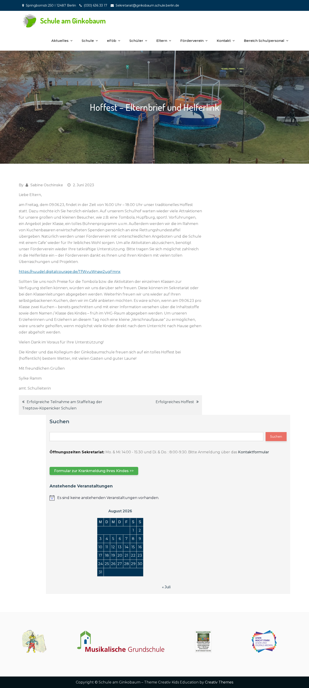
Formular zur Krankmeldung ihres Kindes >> (94, 471)
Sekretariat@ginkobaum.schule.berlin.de (147, 5)
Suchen (59, 421)
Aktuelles (60, 40)
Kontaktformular (253, 452)
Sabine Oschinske (46, 185)
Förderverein (192, 40)
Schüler (136, 40)
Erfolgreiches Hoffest (175, 402)
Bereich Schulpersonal (264, 40)
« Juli (166, 587)
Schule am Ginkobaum (73, 20)
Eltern (161, 40)
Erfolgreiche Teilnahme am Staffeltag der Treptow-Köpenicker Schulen (62, 405)
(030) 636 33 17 (95, 5)
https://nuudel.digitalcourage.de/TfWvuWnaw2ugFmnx (70, 272)
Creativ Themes (219, 682)
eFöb (111, 40)
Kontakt (224, 40)
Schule (88, 40)
